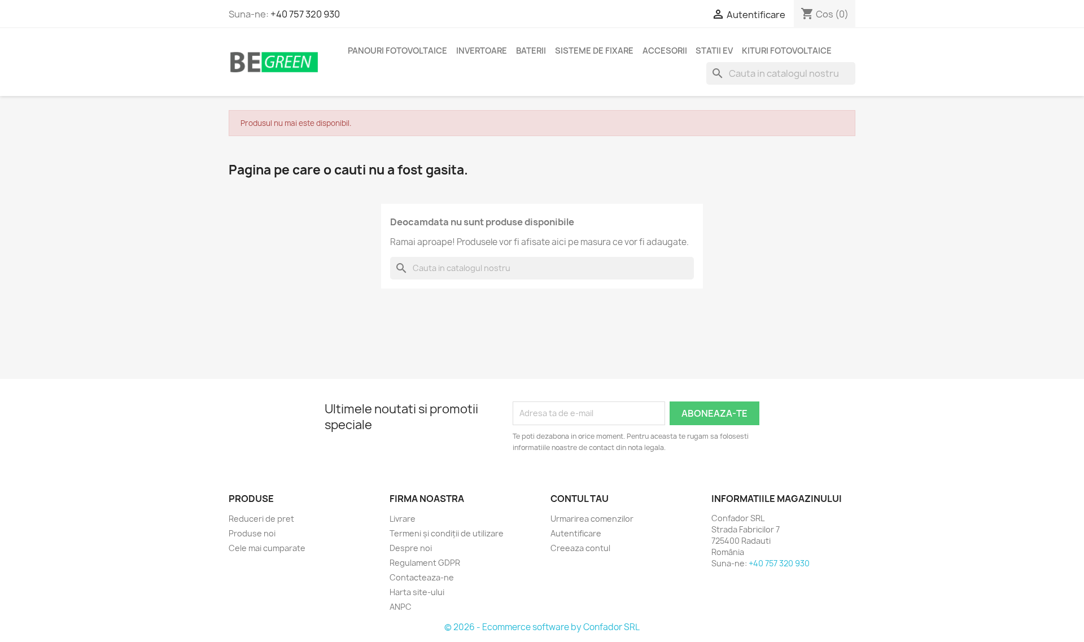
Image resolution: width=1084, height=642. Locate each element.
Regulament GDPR (425, 562)
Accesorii (664, 50)
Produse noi (252, 533)
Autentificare (575, 533)
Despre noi (411, 548)
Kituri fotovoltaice (787, 50)
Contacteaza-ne (422, 577)
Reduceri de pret (261, 518)
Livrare (403, 518)
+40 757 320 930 (305, 14)
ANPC (401, 606)
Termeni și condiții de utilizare (447, 533)
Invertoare (481, 50)
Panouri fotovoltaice (397, 50)
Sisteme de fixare (594, 50)
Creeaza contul (580, 548)
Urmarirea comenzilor (591, 518)
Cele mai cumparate (267, 548)
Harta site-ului (417, 592)
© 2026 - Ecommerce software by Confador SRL (542, 627)
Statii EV (714, 50)
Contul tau (579, 498)
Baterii (531, 50)
